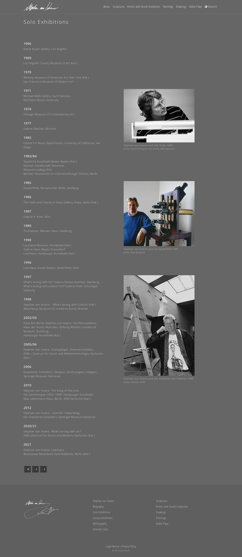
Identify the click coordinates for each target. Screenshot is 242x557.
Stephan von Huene (103, 501)
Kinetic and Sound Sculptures (172, 507)
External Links (100, 529)
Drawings (161, 512)
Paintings (161, 518)
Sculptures (161, 501)
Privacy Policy (129, 546)
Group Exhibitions (102, 518)
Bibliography (100, 524)
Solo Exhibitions (102, 512)
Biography (98, 507)
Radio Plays (162, 524)
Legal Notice (112, 546)
